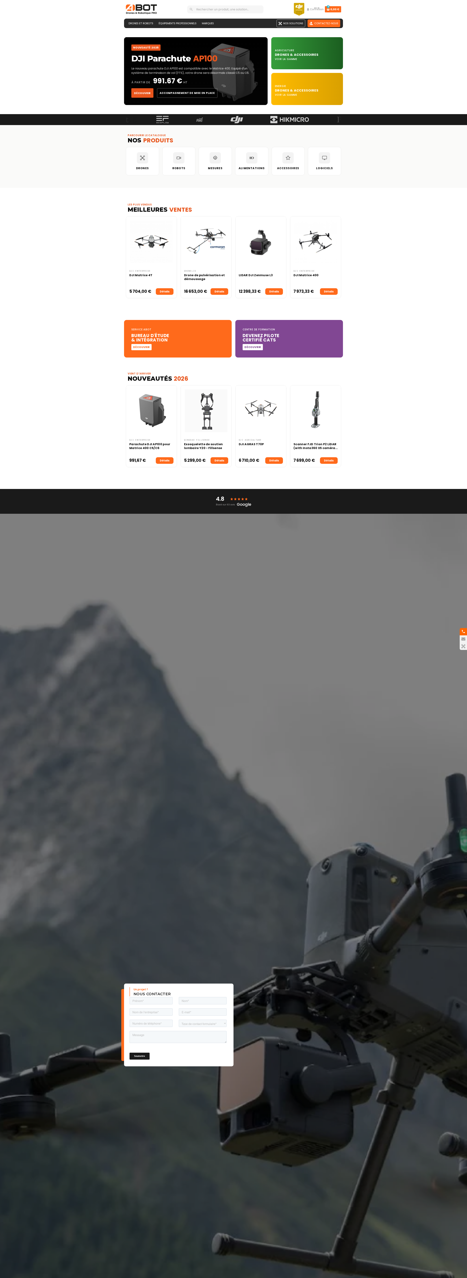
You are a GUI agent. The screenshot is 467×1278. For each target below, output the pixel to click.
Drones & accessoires (297, 90)
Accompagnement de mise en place (187, 93)
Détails (164, 291)
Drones (282, 54)
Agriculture (284, 50)
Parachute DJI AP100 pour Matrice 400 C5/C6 (149, 446)
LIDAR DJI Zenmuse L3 (256, 275)
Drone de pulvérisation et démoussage (204, 277)
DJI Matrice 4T (140, 275)
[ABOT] (141, 9)
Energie (280, 86)
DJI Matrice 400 (306, 275)
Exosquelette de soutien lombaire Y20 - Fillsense (203, 446)
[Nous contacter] (463, 639)
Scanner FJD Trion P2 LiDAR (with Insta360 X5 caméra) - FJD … (315, 448)
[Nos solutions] (463, 646)
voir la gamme (286, 59)
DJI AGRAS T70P (251, 444)
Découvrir (142, 93)
